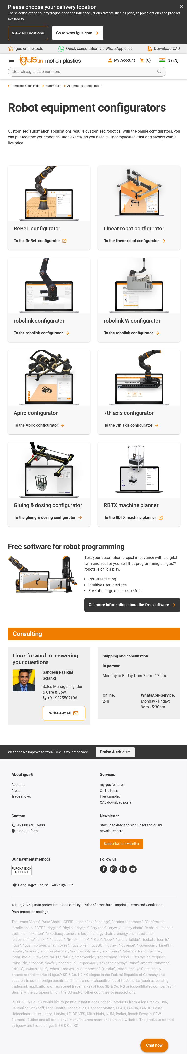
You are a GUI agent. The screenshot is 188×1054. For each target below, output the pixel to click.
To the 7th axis (128, 425)
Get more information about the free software (129, 604)
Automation (53, 86)
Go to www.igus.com (74, 33)
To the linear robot (131, 240)
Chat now (154, 1045)
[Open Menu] (11, 60)
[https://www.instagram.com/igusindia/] (113, 869)
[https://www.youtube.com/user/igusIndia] (133, 869)
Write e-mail (60, 713)
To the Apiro (36, 425)
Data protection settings (30, 912)
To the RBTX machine (130, 517)
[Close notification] (181, 7)
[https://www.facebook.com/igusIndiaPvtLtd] (103, 869)
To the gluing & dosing (45, 517)
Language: (33, 885)
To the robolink (38, 333)
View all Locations (28, 33)
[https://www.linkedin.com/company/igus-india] (123, 869)
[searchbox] (83, 71)
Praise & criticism (115, 752)
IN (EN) (172, 60)
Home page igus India (25, 86)
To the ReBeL (37, 240)
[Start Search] (159, 72)
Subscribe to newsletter (121, 844)
